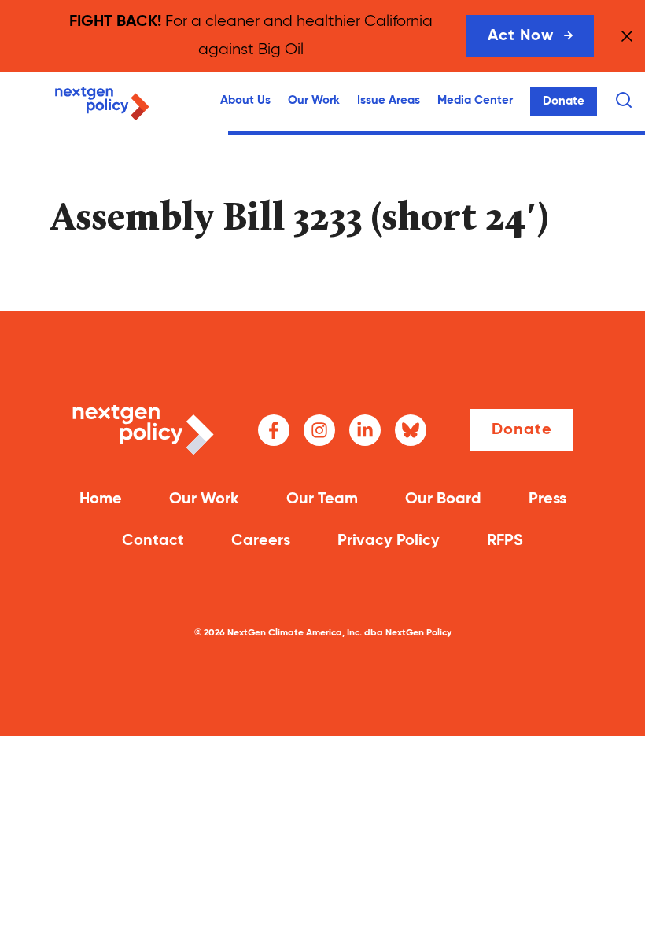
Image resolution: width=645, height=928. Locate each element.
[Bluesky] (410, 430)
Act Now (521, 36)
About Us (245, 100)
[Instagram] (319, 430)
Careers (260, 541)
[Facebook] (273, 430)
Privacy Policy (388, 541)
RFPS (505, 541)
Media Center (475, 100)
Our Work (314, 100)
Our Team (322, 499)
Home (100, 499)
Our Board (443, 499)
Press (547, 499)
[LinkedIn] (365, 430)
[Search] (623, 100)
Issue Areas (388, 100)
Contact (153, 541)
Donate (563, 101)
